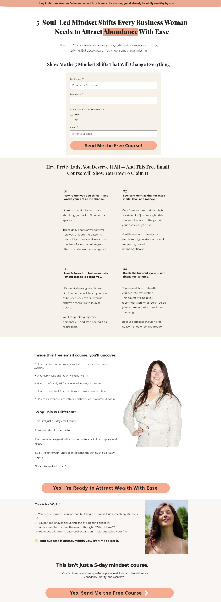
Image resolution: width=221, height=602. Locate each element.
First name (77, 79)
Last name (76, 94)
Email (74, 127)
